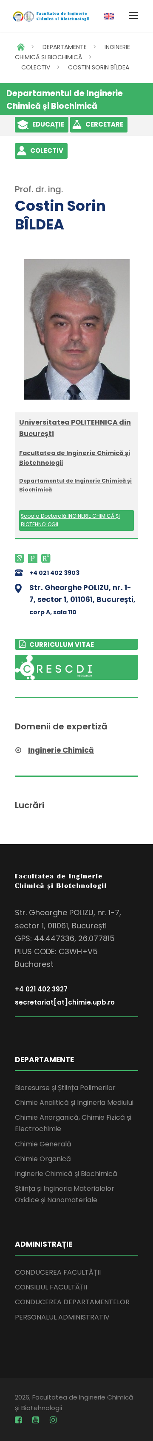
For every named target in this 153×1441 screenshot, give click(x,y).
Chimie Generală (43, 1144)
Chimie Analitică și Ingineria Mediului (74, 1102)
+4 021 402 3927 (41, 989)
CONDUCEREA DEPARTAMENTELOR (72, 1302)
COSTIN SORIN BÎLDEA (98, 67)
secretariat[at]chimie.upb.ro (65, 1002)
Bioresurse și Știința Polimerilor (65, 1088)
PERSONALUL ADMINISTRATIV (62, 1317)
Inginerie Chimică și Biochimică (66, 1174)
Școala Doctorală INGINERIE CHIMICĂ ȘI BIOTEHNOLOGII (70, 520)
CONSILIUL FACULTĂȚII (51, 1287)
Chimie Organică (43, 1159)
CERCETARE (104, 124)
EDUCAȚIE (48, 124)
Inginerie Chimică (61, 750)
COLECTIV (35, 67)
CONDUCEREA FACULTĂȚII (58, 1272)
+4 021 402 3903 (54, 573)
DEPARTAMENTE (64, 47)
